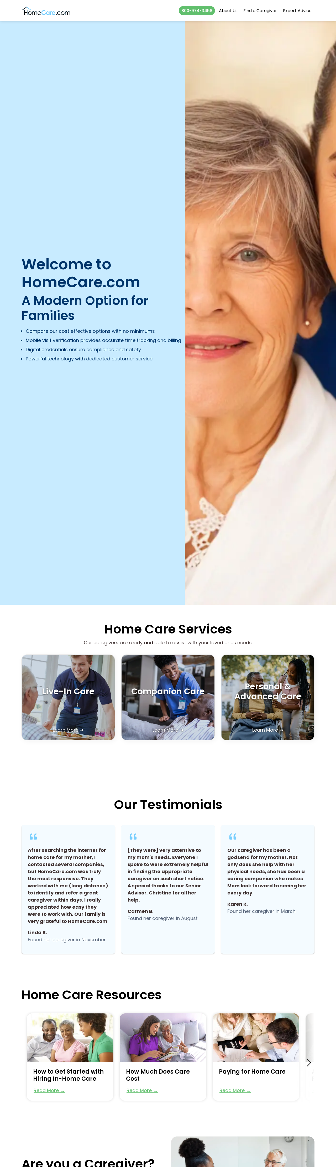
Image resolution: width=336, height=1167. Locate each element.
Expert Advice (297, 11)
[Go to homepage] (46, 10)
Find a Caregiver (260, 11)
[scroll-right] (308, 1062)
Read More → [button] (49, 1090)
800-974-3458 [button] (196, 11)
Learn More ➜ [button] (68, 730)
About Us (228, 11)
